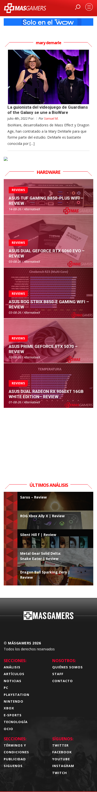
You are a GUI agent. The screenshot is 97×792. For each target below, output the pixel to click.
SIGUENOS (13, 766)
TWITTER (60, 745)
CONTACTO (62, 681)
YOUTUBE (61, 759)
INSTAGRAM (63, 766)
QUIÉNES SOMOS (67, 667)
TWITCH (59, 773)
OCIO (8, 729)
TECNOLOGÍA (16, 722)
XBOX (9, 708)
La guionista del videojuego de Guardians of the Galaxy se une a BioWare (47, 110)
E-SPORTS (13, 715)
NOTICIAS (12, 681)
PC (6, 687)
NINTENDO (13, 701)
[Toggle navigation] (89, 7)
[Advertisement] (48, 439)
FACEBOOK (62, 752)
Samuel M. (51, 118)
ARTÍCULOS (14, 674)
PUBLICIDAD (15, 759)
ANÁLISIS (12, 667)
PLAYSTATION (16, 694)
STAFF (57, 674)
